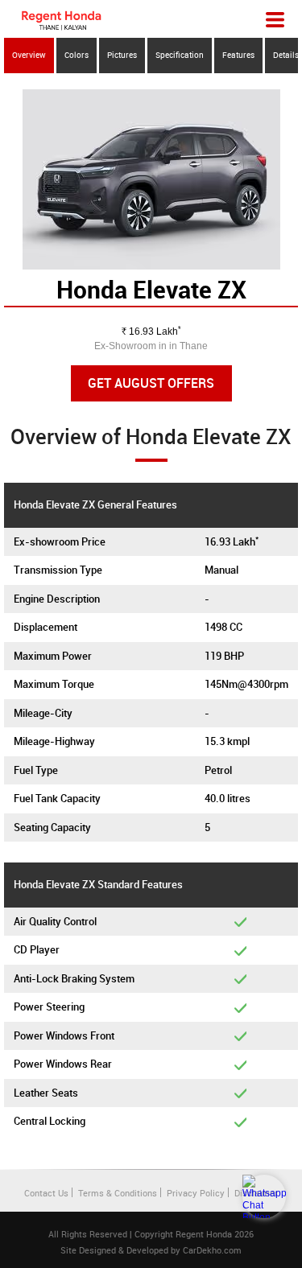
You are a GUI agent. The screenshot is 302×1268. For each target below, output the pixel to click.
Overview (29, 54)
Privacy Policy (196, 1193)
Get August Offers (151, 383)
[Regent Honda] (61, 20)
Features (238, 54)
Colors (76, 54)
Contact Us (46, 1193)
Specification (179, 54)
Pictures (122, 54)
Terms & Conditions (117, 1193)
